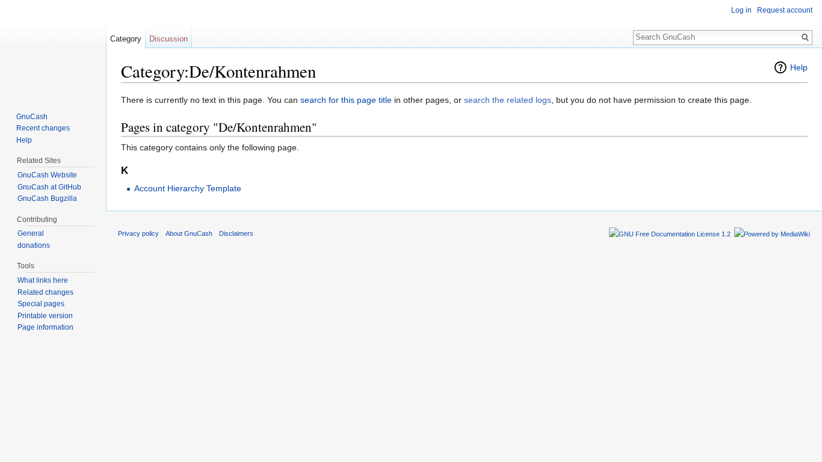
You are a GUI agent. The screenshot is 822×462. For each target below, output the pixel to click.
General (30, 233)
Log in (741, 10)
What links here (42, 280)
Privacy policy (138, 233)
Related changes (45, 292)
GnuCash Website (47, 175)
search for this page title (346, 100)
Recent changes (43, 128)
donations (33, 245)
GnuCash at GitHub (49, 187)
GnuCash (32, 116)
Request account (784, 10)
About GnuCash (188, 233)
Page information (45, 327)
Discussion (168, 38)
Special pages (40, 304)
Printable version (45, 316)
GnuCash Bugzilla (47, 198)
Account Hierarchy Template (187, 188)
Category (125, 38)
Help (799, 67)
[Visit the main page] (53, 48)
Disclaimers (236, 233)
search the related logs (507, 100)
